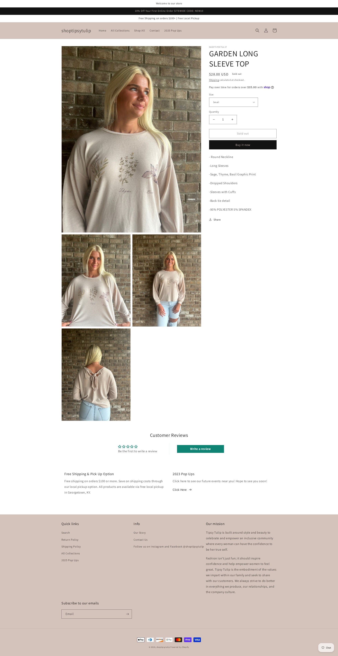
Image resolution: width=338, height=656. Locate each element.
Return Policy (69, 539)
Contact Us (140, 539)
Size (211, 94)
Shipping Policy (71, 546)
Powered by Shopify (179, 647)
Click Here (180, 490)
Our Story (140, 532)
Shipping (214, 79)
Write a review (200, 449)
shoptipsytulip (163, 647)
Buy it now (243, 144)
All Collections (70, 553)
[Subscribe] (127, 614)
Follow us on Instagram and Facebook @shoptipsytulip (169, 546)
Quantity (214, 111)
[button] (257, 30)
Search (65, 532)
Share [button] (217, 219)
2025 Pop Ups (70, 560)
